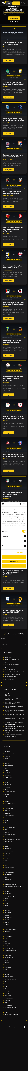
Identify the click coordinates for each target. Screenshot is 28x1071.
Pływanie (7, 922)
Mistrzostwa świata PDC (11, 884)
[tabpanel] (14, 12)
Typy (6, 986)
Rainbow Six (7, 931)
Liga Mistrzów (8, 874)
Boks (6, 768)
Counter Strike (8, 777)
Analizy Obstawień (9, 754)
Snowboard (8, 955)
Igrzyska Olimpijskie (9, 837)
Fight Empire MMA (9, 808)
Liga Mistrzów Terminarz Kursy (12, 667)
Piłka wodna (8, 915)
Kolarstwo (7, 853)
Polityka (7, 924)
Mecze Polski (8, 657)
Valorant (7, 993)
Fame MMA (7, 801)
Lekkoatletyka (8, 870)
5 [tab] (17, 21)
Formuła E (7, 813)
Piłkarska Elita (8, 917)
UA (5, 988)
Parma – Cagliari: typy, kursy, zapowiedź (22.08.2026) (13, 267)
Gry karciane (8, 825)
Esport (6, 789)
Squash (6, 960)
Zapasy (6, 1012)
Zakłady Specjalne (9, 1010)
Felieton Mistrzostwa (10, 803)
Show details (19, 552)
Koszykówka (8, 856)
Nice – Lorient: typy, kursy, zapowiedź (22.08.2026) (12, 192)
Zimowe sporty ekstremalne (12, 1014)
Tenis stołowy (8, 984)
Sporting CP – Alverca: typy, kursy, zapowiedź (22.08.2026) (13, 83)
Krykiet (6, 858)
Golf (6, 822)
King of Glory (8, 848)
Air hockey (7, 751)
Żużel (6, 1017)
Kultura (7, 863)
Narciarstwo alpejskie (10, 896)
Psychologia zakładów (10, 929)
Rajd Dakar (7, 934)
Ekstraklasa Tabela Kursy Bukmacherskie (14, 672)
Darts (6, 780)
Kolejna (20, 633)
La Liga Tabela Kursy (10, 669)
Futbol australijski (9, 818)
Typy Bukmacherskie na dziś (11, 662)
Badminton (7, 756)
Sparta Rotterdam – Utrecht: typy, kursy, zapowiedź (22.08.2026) (13, 378)
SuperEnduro (8, 967)
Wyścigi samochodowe (10, 1007)
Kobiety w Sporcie (9, 851)
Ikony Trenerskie (9, 841)
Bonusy (6, 770)
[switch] (24, 536)
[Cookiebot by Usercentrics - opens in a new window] (19, 504)
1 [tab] (10, 21)
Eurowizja (7, 799)
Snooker (7, 953)
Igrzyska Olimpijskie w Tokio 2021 (12, 839)
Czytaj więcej (14, 18)
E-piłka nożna (8, 784)
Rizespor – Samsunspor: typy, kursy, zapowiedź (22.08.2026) (13, 417)
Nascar (6, 898)
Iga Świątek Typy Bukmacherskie (12, 674)
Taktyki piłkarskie (9, 976)
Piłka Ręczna (8, 912)
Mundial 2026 (8, 893)
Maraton (7, 882)
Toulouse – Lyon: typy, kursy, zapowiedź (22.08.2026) (13, 156)
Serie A (11, 270)
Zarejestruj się (16, 3)
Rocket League (8, 936)
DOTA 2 (6, 782)
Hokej (6, 829)
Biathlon (7, 763)
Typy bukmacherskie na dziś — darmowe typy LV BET (13, 43)
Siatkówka (7, 943)
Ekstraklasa (8, 787)
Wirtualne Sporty (9, 998)
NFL (5, 901)
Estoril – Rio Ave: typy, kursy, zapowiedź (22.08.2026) (13, 341)
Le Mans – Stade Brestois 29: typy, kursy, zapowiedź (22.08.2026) (12, 229)
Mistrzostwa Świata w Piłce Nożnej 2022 (14, 886)
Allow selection (14, 561)
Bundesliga (7, 773)
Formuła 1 (7, 811)
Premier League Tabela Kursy (12, 664)
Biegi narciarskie (9, 765)
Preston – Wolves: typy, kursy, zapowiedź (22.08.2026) (13, 611)
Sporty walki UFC (9, 957)
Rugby (6, 939)
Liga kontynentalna (9, 872)
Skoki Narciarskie (9, 948)
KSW (6, 860)
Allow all (14, 557)
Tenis (6, 981)
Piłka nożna (6, 86)
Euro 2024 (7, 794)
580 (14, 633)
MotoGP (7, 891)
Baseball (7, 761)
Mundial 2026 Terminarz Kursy (12, 659)
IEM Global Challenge (10, 834)
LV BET (4, 3)
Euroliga (7, 796)
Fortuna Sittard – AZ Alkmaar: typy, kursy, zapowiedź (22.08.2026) (13, 572)
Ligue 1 (5, 123)
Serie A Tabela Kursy (9, 679)
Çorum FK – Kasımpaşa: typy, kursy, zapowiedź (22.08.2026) (13, 455)
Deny (14, 565)
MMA (6, 889)
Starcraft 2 (7, 962)
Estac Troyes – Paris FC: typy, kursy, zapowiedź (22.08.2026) (13, 120)
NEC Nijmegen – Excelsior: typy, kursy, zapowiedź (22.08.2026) (14, 303)
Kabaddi (6, 846)
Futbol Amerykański (9, 815)
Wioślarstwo (8, 995)
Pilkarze (7, 920)
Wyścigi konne (8, 1005)
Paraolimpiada (8, 908)
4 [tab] (15, 21)
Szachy (6, 972)
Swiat (6, 969)
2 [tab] (12, 21)
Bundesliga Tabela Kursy (10, 676)
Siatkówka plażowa (9, 946)
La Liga (6, 865)
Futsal (6, 820)
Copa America (8, 775)
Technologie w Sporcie (10, 979)
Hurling (7, 832)
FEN (5, 806)
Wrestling (7, 1000)
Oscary (6, 903)
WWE (6, 1002)
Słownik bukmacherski (10, 950)
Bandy (6, 758)
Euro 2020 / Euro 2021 (10, 792)
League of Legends (9, 867)
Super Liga (7, 965)
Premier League (8, 927)
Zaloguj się (8, 3)
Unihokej (7, 991)
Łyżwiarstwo (8, 879)
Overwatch (7, 905)
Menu (4, 46)
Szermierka (7, 974)
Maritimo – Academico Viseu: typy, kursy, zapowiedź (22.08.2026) (13, 494)
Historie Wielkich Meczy (10, 827)
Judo (6, 844)
